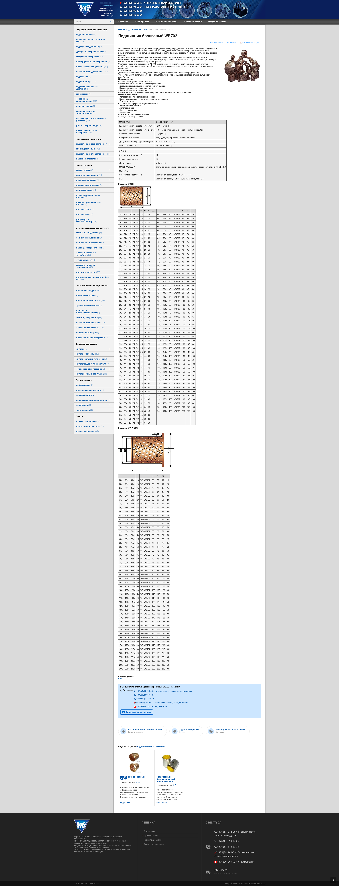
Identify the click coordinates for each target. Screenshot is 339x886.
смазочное (108, 13)
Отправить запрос (217, 22)
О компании (149, 831)
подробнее (125, 802)
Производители (151, 835)
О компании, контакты (166, 22)
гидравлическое (106, 8)
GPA (120, 678)
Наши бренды (142, 22)
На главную (122, 22)
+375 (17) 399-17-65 (132, 11)
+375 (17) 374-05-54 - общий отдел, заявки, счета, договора (153, 7)
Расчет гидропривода (154, 844)
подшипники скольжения (136, 30)
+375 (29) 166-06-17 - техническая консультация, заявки (151, 3)
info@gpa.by (220, 870)
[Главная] (85, 16)
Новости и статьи (193, 22)
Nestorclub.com (259, 884)
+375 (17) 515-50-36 (132, 15)
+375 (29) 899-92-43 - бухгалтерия (151, 706)
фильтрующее (107, 16)
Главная (121, 30)
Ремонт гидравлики (153, 840)
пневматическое (106, 10)
